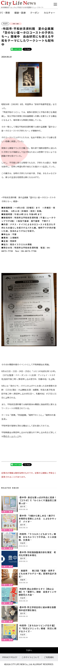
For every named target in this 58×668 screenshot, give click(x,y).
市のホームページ (11, 436)
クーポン (34, 12)
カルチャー (49, 12)
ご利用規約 (49, 657)
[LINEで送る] (16, 49)
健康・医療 (20, 12)
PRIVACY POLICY (9, 657)
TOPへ (29, 650)
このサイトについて (30, 657)
